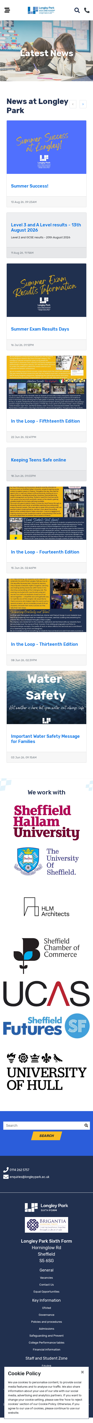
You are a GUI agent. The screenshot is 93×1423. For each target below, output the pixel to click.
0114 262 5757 (19, 1170)
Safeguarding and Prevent (46, 1335)
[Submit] (86, 1126)
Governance (46, 1314)
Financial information (46, 1349)
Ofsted (46, 1307)
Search (46, 1136)
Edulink (46, 1365)
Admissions (46, 1328)
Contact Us (46, 1284)
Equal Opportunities (46, 1291)
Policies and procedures (46, 1321)
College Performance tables (46, 1342)
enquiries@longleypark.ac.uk (29, 1177)
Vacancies (46, 1277)
